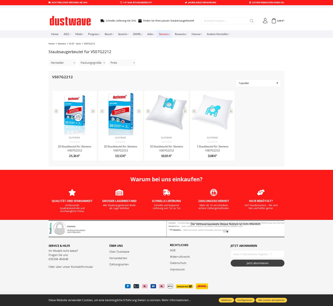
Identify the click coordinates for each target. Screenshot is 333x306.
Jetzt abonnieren (257, 263)
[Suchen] (252, 20)
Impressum (177, 269)
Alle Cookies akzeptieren (271, 300)
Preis (113, 63)
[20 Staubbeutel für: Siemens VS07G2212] (74, 112)
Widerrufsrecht (180, 257)
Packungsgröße (91, 63)
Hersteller (57, 63)
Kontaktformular (82, 267)
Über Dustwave (119, 252)
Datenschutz (178, 263)
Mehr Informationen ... (176, 300)
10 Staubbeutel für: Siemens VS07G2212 (166, 148)
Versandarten (118, 258)
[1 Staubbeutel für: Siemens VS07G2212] (212, 112)
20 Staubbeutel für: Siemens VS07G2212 (74, 148)
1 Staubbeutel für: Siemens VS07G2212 (212, 148)
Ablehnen (226, 300)
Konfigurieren (245, 300)
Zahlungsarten (119, 264)
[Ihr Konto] (265, 21)
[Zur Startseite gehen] (70, 21)
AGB (173, 250)
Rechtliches (179, 245)
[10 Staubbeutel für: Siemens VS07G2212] (166, 112)
